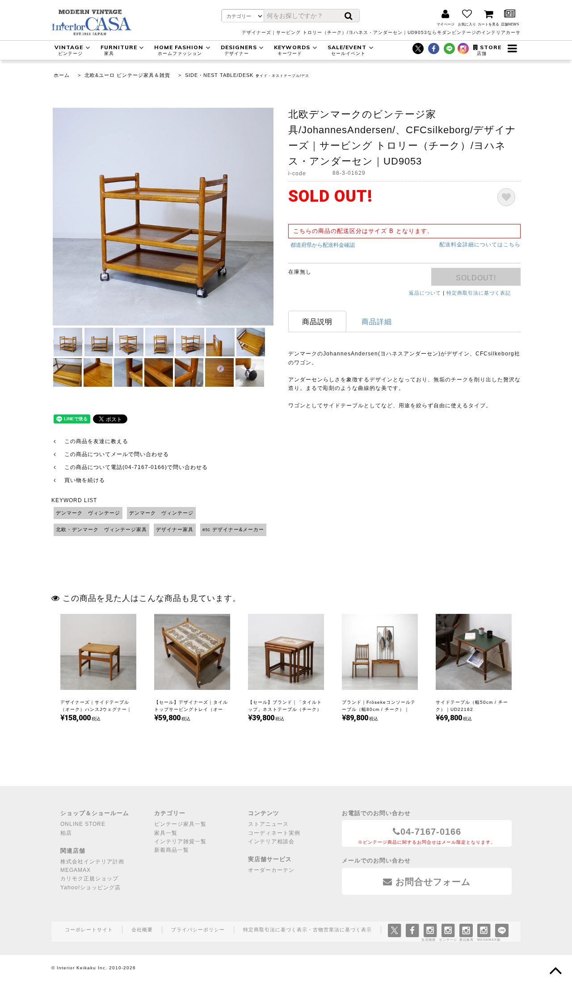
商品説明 (317, 322)
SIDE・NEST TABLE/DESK (219, 75)
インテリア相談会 (271, 841)
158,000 (77, 718)
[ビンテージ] (448, 929)
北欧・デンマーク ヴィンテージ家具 (101, 529)
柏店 (66, 833)
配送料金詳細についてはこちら (480, 244)
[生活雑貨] (430, 929)
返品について (425, 293)
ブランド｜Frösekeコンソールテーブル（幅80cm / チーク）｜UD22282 (379, 709)
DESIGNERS (239, 50)
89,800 (357, 718)
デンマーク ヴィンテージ (88, 513)
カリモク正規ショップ (89, 878)
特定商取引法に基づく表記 (478, 293)
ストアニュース (268, 824)
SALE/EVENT (347, 50)
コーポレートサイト (89, 929)
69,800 (451, 718)
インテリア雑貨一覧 (180, 841)
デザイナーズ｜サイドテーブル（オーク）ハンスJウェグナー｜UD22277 (96, 709)
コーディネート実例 (274, 833)
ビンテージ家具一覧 (180, 824)
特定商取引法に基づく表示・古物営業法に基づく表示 (307, 929)
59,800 (169, 718)
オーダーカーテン (271, 870)
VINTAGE (69, 50)
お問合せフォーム (431, 882)
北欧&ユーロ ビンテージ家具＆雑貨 (127, 75)
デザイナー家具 (174, 529)
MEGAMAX (75, 870)
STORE (489, 50)
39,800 (263, 718)
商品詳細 (377, 322)
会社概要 (142, 929)
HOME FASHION (178, 50)
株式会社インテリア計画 (92, 861)
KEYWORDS (292, 50)
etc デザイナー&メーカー (233, 529)
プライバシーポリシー (198, 929)
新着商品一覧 (171, 850)
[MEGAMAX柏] (483, 929)
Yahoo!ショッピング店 (90, 887)
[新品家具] (466, 929)
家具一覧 (165, 833)
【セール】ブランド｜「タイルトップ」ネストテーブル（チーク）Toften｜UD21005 (285, 709)
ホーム (62, 75)
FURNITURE (119, 50)
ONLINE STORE (82, 824)
